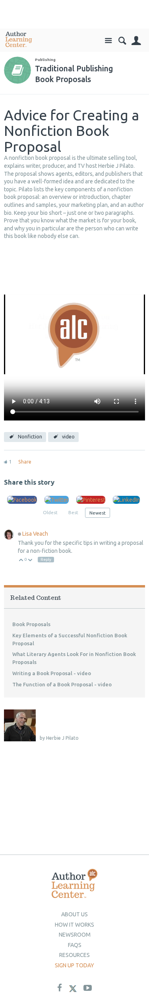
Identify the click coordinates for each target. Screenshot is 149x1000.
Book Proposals (31, 624)
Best (73, 512)
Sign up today (74, 965)
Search (122, 41)
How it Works (74, 924)
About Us (74, 914)
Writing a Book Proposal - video (51, 673)
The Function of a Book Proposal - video (62, 684)
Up (21, 560)
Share (24, 461)
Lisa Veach (35, 533)
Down (30, 560)
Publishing (45, 59)
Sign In (136, 41)
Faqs (74, 945)
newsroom (75, 934)
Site (108, 41)
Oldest (50, 512)
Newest (97, 512)
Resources (74, 955)
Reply (46, 559)
